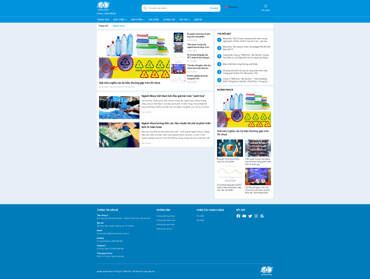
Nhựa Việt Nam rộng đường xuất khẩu (240, 64)
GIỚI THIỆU (119, 19)
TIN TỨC (183, 19)
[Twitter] (250, 216)
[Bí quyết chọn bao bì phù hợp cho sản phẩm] (178, 37)
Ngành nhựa (225, 89)
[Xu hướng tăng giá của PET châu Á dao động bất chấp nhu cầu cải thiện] (178, 58)
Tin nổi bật (224, 33)
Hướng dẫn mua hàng (166, 216)
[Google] (262, 216)
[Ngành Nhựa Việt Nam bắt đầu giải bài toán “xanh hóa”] (119, 105)
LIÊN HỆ (198, 19)
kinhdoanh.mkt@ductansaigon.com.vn (113, 233)
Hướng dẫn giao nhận (166, 224)
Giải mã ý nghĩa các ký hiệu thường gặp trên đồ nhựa (129, 82)
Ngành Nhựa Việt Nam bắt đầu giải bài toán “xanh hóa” (173, 95)
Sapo (157, 271)
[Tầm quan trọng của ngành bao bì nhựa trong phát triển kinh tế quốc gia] (178, 47)
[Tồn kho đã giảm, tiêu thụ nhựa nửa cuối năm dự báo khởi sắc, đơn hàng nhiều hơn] (178, 68)
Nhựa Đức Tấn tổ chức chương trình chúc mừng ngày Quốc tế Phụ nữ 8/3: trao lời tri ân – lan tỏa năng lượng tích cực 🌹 (245, 39)
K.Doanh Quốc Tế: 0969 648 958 (110, 249)
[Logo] (244, 270)
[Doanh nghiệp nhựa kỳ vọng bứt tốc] (178, 79)
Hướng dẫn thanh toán (166, 220)
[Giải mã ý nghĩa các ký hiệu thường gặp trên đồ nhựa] (134, 56)
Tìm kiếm (214, 8)
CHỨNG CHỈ (169, 19)
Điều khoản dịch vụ (164, 229)
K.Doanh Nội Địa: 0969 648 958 (109, 241)
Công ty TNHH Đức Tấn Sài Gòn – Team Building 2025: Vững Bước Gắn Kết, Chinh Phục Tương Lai (245, 80)
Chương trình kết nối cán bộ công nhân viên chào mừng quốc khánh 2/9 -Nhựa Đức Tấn (245, 71)
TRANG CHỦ (103, 19)
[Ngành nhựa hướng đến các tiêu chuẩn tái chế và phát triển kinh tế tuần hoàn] (119, 132)
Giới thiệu (200, 220)
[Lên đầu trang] (365, 270)
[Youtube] (244, 216)
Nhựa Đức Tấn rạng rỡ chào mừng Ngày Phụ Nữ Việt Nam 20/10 (247, 48)
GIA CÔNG (154, 19)
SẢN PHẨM (137, 19)
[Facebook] (238, 216)
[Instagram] (256, 216)
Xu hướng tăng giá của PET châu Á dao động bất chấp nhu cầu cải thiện (199, 58)
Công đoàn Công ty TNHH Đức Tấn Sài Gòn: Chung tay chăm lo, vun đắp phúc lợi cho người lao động (246, 56)
